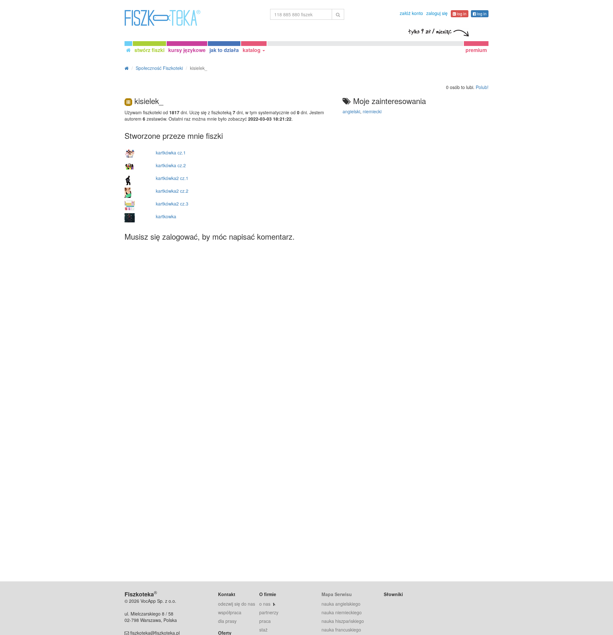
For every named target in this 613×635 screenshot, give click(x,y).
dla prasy (227, 621)
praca (265, 621)
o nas (264, 604)
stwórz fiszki (149, 50)
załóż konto (411, 13)
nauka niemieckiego (342, 612)
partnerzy (268, 612)
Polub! (482, 87)
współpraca (229, 612)
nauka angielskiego (341, 604)
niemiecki (372, 111)
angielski (351, 111)
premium (476, 50)
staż (263, 629)
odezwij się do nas (236, 604)
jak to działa (224, 50)
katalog (252, 50)
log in (461, 13)
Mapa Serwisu (337, 594)
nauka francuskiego (341, 629)
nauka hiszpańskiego (343, 621)
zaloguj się (437, 13)
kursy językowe (187, 50)
